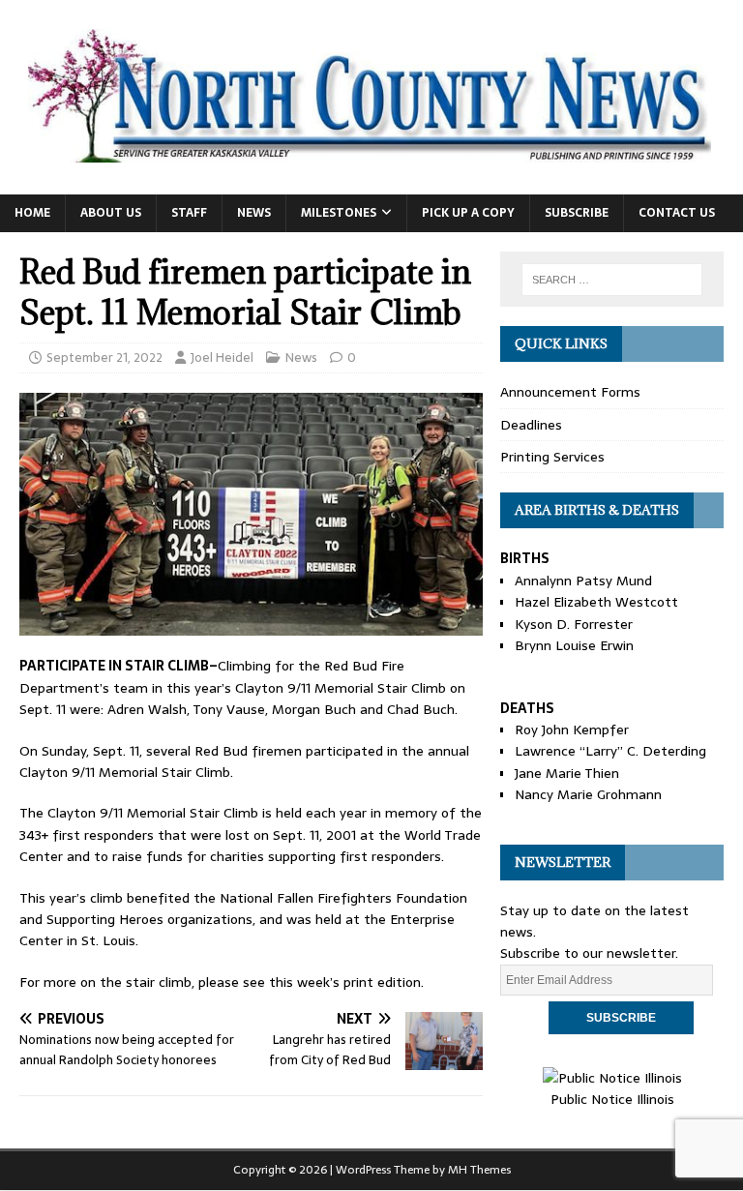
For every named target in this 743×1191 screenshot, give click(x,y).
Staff (189, 213)
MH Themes (479, 1169)
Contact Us (677, 213)
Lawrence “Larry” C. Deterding (610, 750)
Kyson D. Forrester (574, 624)
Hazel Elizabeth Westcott (596, 601)
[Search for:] (612, 279)
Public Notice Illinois (612, 1099)
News (254, 213)
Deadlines (531, 424)
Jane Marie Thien (567, 773)
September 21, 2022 (104, 357)
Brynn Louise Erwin (574, 645)
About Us (110, 213)
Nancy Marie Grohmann (588, 794)
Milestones (338, 213)
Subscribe (577, 213)
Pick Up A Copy (468, 213)
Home (32, 213)
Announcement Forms (570, 391)
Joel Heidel (222, 357)
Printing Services (552, 456)
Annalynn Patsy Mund (583, 580)
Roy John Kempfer (572, 729)
